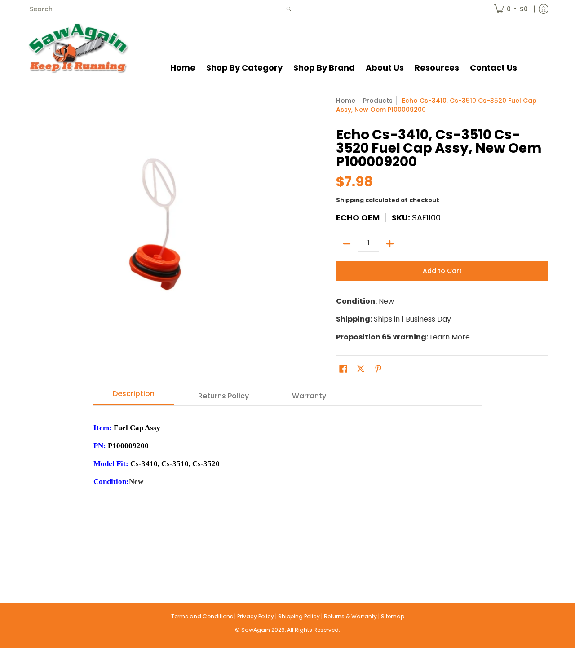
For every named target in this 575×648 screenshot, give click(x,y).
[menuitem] (511, 9)
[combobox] (154, 9)
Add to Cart (442, 270)
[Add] (390, 244)
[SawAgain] (78, 48)
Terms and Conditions (202, 616)
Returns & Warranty (350, 616)
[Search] (289, 9)
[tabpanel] (287, 486)
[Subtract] (347, 244)
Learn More (450, 337)
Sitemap (392, 616)
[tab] (133, 396)
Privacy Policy (255, 616)
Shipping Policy (299, 616)
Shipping (350, 200)
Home (345, 100)
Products (378, 100)
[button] (343, 369)
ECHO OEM (358, 217)
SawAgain (255, 630)
